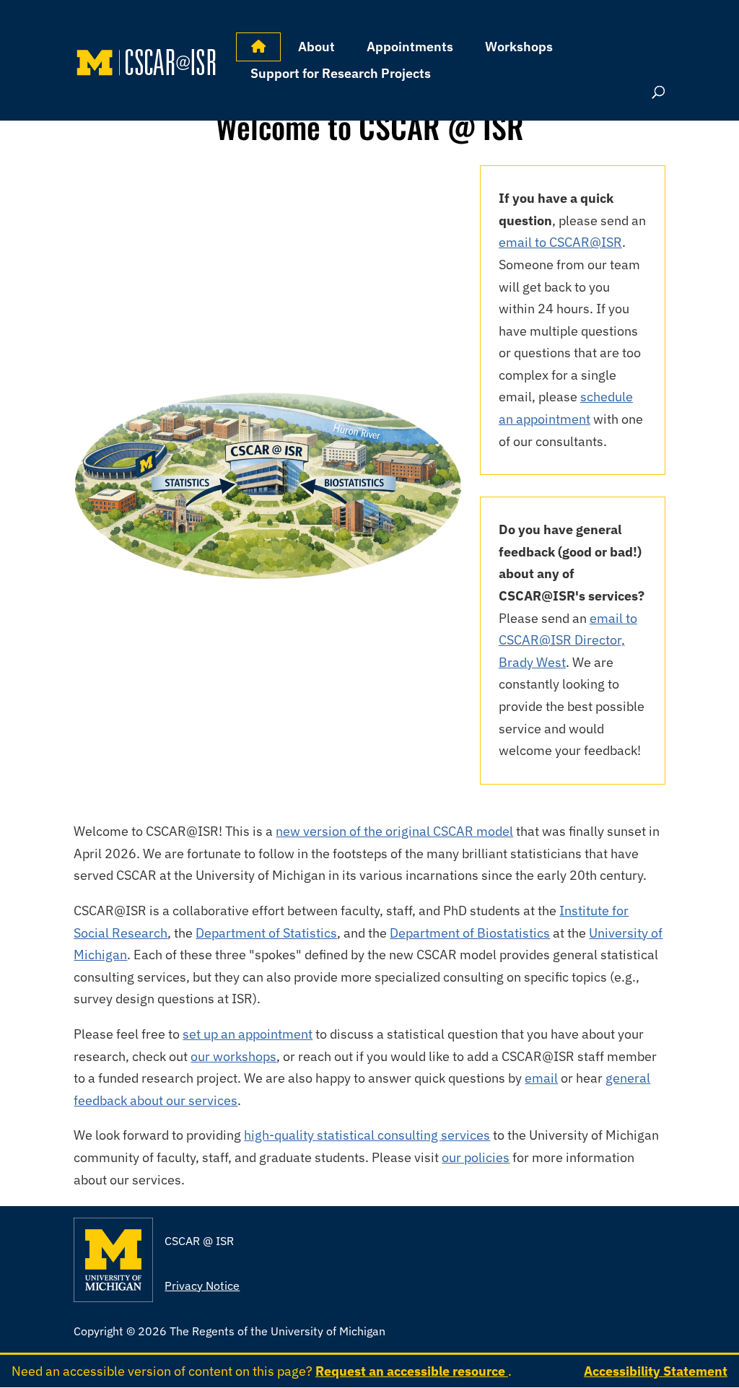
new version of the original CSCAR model (394, 831)
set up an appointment (247, 1034)
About (316, 46)
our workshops (233, 1056)
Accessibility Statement (655, 1371)
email (541, 1078)
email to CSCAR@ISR (560, 242)
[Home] (258, 47)
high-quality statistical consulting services (367, 1135)
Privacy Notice (202, 1285)
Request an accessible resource (411, 1371)
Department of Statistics (266, 933)
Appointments (410, 46)
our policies (476, 1157)
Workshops (519, 46)
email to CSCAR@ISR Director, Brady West (568, 640)
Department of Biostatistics (470, 933)
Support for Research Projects (340, 73)
